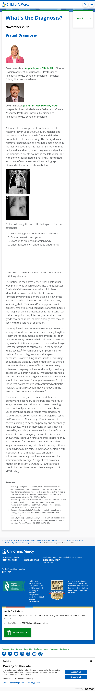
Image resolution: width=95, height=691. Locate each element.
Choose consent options (13, 683)
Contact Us (28, 649)
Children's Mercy (8, 540)
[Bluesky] (34, 653)
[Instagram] (22, 653)
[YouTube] (16, 653)
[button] (85, 4)
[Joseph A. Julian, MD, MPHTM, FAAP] (15, 92)
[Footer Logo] (18, 551)
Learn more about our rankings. (77, 591)
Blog (12, 649)
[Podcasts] (40, 653)
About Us (5, 649)
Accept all (76, 672)
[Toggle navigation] (91, 4)
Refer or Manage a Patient (47, 540)
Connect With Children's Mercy (71, 540)
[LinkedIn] (10, 653)
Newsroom (54, 649)
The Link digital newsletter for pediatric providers (24, 543)
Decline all (76, 677)
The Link (79, 18)
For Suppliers (65, 649)
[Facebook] (4, 653)
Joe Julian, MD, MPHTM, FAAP (40, 105)
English (6, 661)
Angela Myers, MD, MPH (38, 68)
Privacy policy (34, 683)
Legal (46, 649)
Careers (19, 649)
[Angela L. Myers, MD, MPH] (15, 53)
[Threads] (28, 653)
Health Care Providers (26, 540)
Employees (38, 649)
